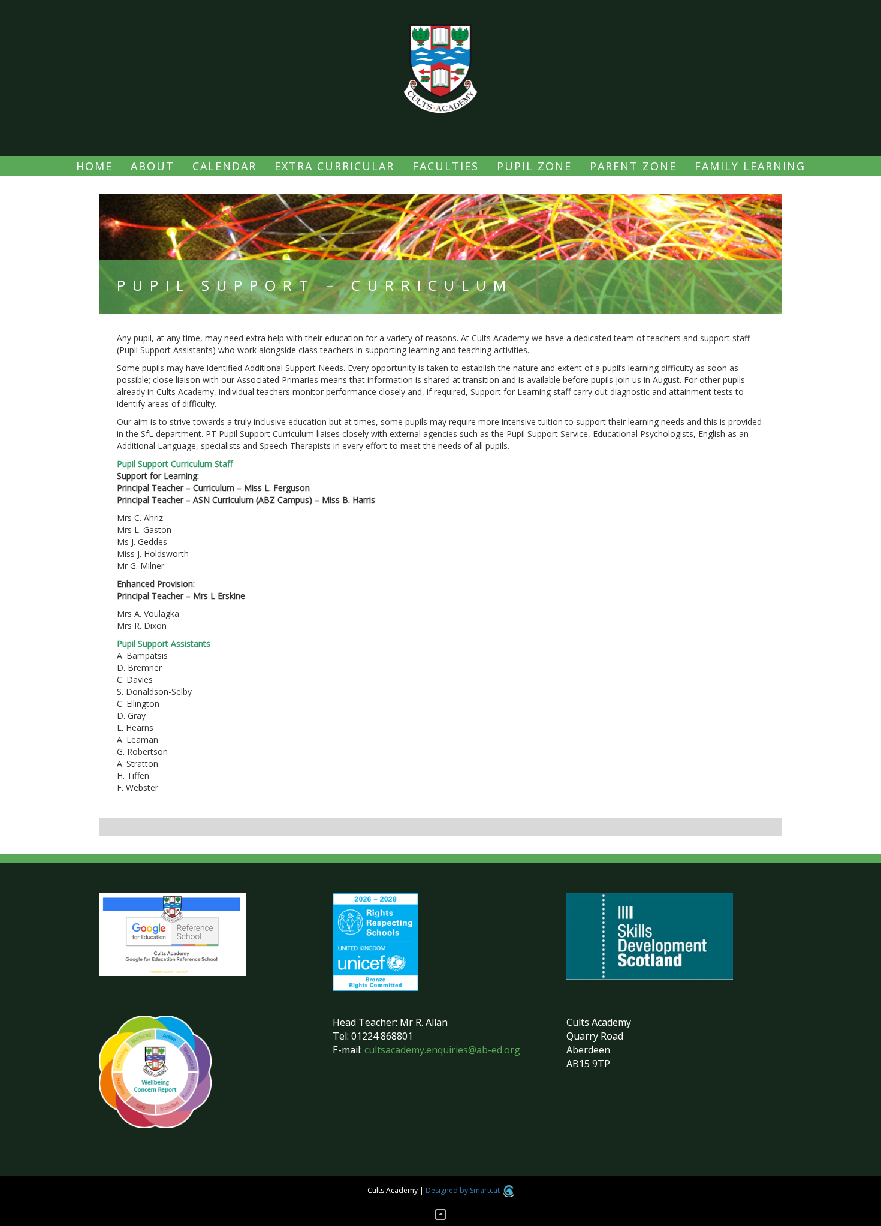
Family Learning (750, 166)
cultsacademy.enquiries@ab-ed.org (442, 1049)
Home (94, 166)
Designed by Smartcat (464, 1190)
